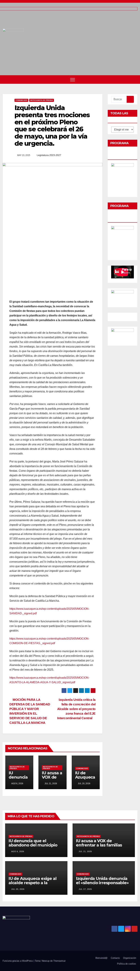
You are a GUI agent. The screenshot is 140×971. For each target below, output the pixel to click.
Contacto (115, 958)
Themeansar (59, 961)
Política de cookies (126, 963)
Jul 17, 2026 (85, 889)
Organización (129, 958)
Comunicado (21, 100)
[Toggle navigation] (72, 79)
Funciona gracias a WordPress (18, 961)
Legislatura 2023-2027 (49, 155)
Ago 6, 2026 (17, 851)
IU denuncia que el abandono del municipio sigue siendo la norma (33, 845)
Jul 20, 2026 (17, 889)
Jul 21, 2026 (85, 851)
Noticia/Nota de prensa (41, 100)
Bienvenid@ (101, 958)
